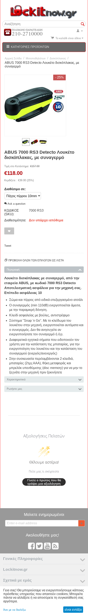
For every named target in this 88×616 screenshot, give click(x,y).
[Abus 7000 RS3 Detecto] (35, 105)
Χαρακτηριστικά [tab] (16, 379)
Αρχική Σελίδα (13, 58)
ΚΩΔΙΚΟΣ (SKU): (11, 212)
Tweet (7, 245)
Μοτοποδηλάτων (36, 58)
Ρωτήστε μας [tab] (14, 388)
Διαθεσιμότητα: (15, 220)
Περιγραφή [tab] (13, 269)
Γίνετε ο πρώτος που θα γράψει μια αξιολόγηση (44, 482)
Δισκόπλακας (58, 58)
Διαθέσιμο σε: (15, 189)
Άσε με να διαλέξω (14, 609)
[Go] (81, 523)
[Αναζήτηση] (83, 24)
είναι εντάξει (73, 609)
